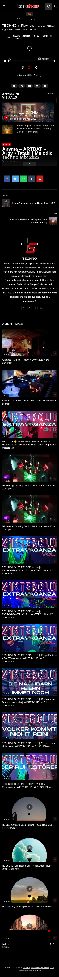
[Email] (41, 308)
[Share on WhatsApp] (23, 178)
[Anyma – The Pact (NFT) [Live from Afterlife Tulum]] (53, 221)
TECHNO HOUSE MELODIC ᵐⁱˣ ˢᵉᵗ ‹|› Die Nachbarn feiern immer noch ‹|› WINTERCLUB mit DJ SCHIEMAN (28, 702)
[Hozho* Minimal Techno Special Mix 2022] (6, 203)
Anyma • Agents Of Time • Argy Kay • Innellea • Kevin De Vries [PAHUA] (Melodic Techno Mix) (35, 128)
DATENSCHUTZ (36, 968)
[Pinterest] (35, 308)
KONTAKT (21, 970)
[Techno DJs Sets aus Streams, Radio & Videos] (28, 6)
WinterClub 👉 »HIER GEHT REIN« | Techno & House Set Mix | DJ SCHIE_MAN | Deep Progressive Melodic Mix (29, 444)
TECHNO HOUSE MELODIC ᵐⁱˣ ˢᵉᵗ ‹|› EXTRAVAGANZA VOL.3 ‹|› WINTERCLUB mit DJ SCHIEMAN (27, 570)
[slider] (26, 61)
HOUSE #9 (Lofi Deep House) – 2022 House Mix (27, 906)
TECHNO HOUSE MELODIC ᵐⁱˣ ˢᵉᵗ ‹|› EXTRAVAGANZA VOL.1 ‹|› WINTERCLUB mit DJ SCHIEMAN (27, 614)
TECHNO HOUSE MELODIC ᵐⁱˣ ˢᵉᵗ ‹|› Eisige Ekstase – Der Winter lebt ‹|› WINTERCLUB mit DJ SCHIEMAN (29, 658)
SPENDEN (26, 968)
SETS (52, 968)
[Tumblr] (29, 308)
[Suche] (55, 6)
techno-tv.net (37, 970)
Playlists (27, 25)
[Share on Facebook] (7, 178)
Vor (55, 214)
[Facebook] (18, 308)
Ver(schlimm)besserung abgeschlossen (29, 19)
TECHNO (9, 25)
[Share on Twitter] (15, 178)
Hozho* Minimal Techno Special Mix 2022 (33, 203)
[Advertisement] (29, 947)
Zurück (5, 196)
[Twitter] (24, 308)
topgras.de (28, 970)
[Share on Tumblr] (31, 178)
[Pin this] (39, 178)
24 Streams (49, 93)
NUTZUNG (45, 968)
